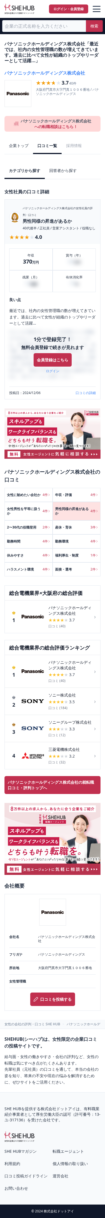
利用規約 (12, 1163)
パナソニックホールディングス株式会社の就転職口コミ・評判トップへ (51, 784)
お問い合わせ (16, 1188)
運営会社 (60, 1176)
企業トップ (19, 145)
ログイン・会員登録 (68, 8)
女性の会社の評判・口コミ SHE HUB (32, 1024)
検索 (94, 26)
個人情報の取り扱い (70, 1163)
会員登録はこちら (52, 359)
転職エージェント (68, 1151)
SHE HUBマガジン (20, 1151)
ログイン (52, 371)
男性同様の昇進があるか (47, 221)
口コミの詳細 (86, 393)
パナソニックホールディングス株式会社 (44, 73)
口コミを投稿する (56, 999)
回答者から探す (63, 170)
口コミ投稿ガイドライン (26, 1176)
